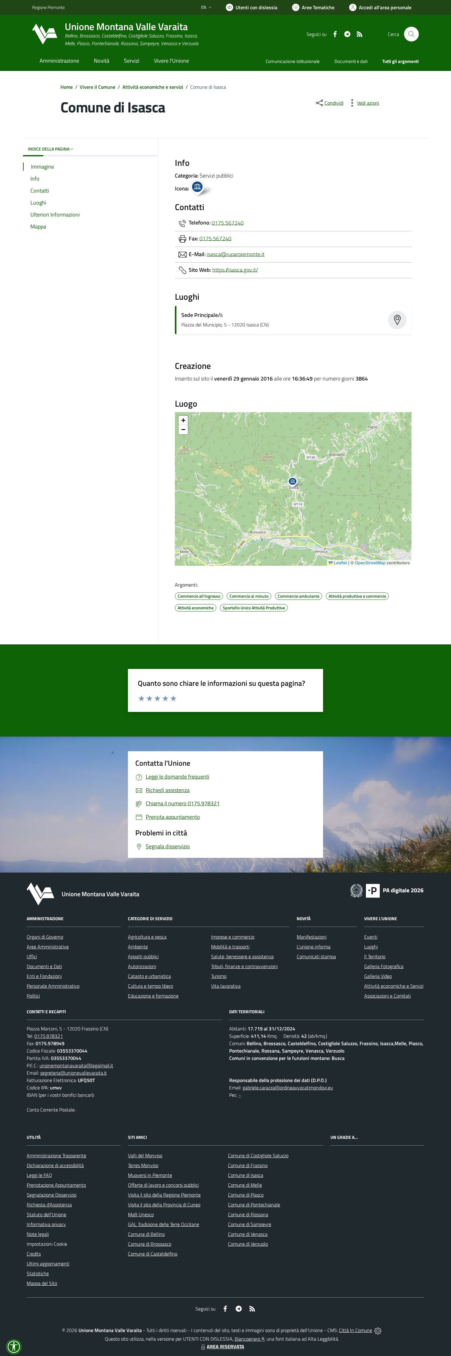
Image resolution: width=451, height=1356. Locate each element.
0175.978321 (48, 1036)
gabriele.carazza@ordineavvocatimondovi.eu (288, 1087)
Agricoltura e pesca (147, 936)
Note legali (38, 1234)
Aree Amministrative (48, 946)
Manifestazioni (311, 936)
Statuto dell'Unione (46, 1214)
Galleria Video (378, 976)
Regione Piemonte (48, 7)
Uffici (32, 956)
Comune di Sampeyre (249, 1224)
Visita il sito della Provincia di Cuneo (164, 1204)
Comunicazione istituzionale (293, 61)
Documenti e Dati (44, 966)
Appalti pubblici (143, 956)
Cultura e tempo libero (150, 986)
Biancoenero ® (249, 1338)
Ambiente (138, 946)
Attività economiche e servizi (152, 87)
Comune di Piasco (246, 1194)
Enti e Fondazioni (44, 976)
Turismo (218, 976)
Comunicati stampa (316, 956)
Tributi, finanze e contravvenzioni (244, 966)
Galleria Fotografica (383, 966)
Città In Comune (355, 1330)
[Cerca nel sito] (411, 34)
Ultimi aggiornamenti (48, 1263)
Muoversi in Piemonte (150, 1175)
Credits (34, 1253)
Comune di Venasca (248, 1234)
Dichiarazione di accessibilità (55, 1165)
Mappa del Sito (42, 1283)
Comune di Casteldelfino (152, 1253)
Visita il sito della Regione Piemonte (164, 1194)
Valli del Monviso (145, 1155)
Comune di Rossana (248, 1214)
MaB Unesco (141, 1214)
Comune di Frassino (248, 1165)
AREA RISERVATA (225, 1346)
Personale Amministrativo (53, 986)
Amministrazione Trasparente (56, 1155)
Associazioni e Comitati (387, 995)
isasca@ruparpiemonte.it (235, 254)
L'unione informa (313, 946)
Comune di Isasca (245, 1175)
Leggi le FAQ (39, 1175)
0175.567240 (228, 222)
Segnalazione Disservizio (51, 1194)
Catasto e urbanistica (149, 976)
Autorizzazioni (142, 966)
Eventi (370, 936)
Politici (33, 995)
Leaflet (340, 562)
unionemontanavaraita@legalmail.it (76, 1065)
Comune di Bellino (146, 1234)
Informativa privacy (46, 1224)
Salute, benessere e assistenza (242, 956)
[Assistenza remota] (378, 1330)
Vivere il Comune (97, 87)
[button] (295, 483)
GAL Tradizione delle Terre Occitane (163, 1224)
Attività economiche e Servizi (393, 986)
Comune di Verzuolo (248, 1244)
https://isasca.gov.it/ (235, 269)
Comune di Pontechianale (254, 1204)
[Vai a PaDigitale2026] (386, 890)
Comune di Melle (245, 1185)
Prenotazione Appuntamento (56, 1185)
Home (66, 87)
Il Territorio (374, 956)
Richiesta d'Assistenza (49, 1204)
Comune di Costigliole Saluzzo (258, 1155)
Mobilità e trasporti (230, 946)
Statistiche (38, 1273)
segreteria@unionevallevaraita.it (73, 1073)
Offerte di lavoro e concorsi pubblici (163, 1185)
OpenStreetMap (370, 562)
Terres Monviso (143, 1165)
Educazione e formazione (153, 995)
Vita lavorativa (226, 986)
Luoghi (371, 946)
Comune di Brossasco (149, 1244)
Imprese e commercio (232, 936)
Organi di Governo (45, 936)
